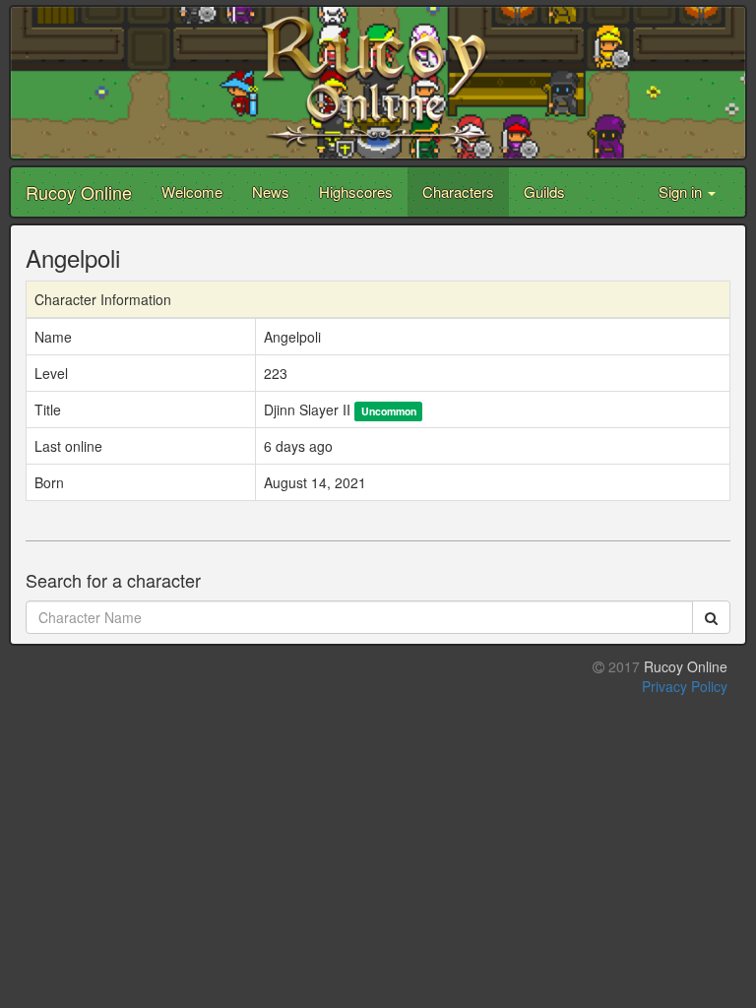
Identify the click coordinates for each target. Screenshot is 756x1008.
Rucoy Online (79, 192)
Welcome (191, 191)
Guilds (544, 191)
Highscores (356, 191)
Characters (458, 191)
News (270, 191)
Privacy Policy (684, 686)
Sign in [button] (682, 191)
